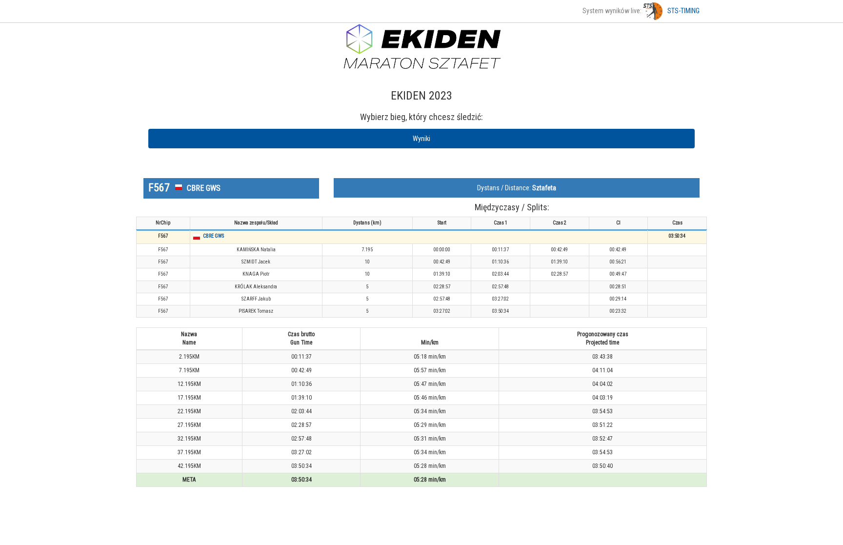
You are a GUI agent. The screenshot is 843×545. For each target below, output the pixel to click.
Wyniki (421, 138)
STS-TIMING (683, 11)
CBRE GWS (213, 236)
